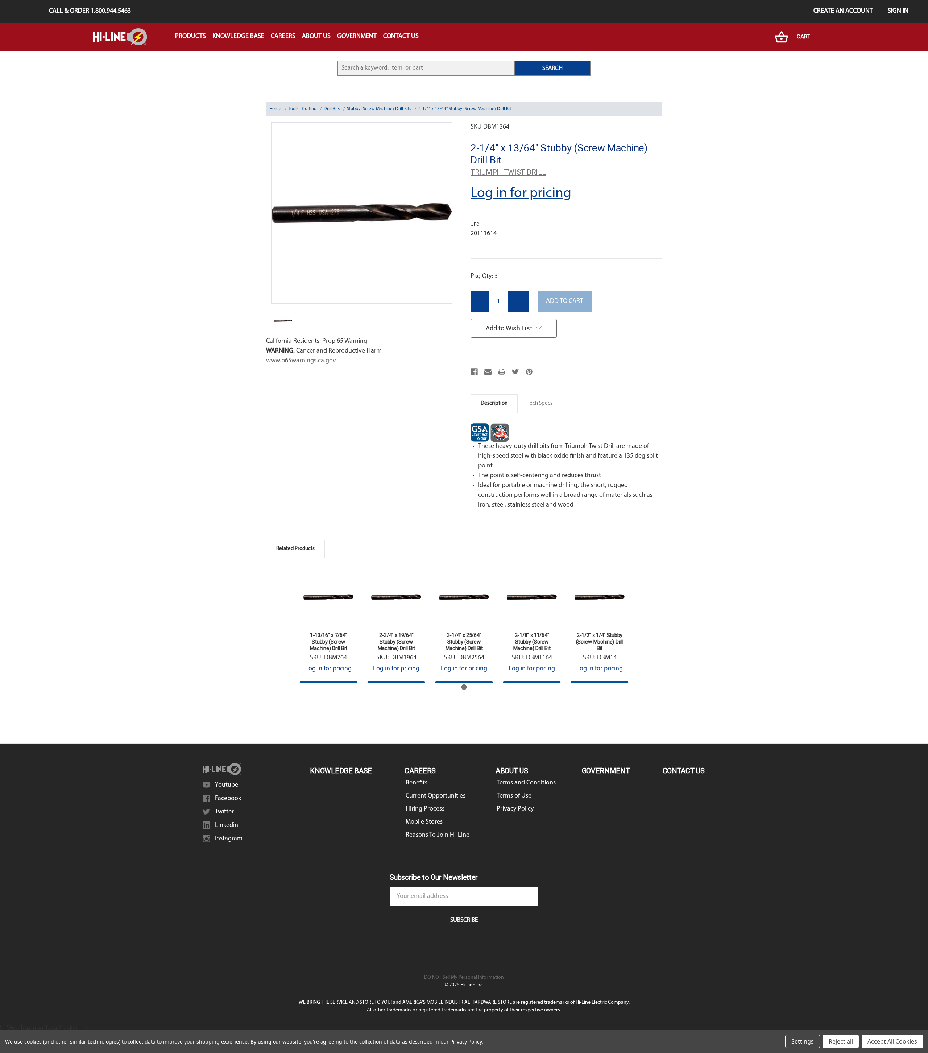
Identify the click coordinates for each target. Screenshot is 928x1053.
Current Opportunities (435, 796)
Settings (802, 1041)
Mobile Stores (424, 822)
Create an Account (843, 11)
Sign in (898, 11)
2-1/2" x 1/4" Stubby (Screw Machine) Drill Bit (600, 642)
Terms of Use (514, 796)
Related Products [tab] (295, 549)
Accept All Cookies (892, 1041)
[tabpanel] (328, 625)
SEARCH (552, 68)
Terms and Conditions (526, 783)
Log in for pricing (521, 193)
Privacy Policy (515, 809)
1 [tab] (464, 687)
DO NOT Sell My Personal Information (464, 977)
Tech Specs (539, 403)
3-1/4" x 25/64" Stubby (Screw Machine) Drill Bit (464, 642)
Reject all (841, 1041)
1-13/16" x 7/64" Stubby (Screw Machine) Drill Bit (328, 642)
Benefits (416, 783)
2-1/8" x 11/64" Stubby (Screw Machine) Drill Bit (532, 642)
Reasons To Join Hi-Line (437, 835)
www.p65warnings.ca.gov (301, 361)
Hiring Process (425, 809)
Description (494, 403)
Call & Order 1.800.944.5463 (90, 11)
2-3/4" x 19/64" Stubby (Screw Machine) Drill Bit (396, 642)
